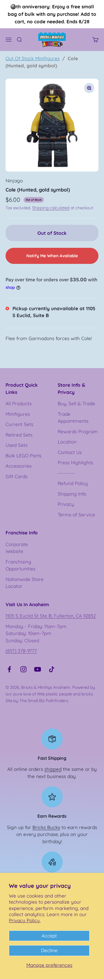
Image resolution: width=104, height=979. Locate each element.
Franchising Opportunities (20, 565)
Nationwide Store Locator (25, 582)
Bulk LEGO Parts (23, 455)
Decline (49, 950)
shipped (53, 769)
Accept (49, 936)
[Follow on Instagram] (23, 669)
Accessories (19, 466)
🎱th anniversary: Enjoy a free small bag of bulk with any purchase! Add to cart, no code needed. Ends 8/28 (52, 14)
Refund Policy (73, 483)
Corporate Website (17, 547)
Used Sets (16, 445)
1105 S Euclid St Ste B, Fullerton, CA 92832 (51, 616)
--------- (66, 473)
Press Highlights (75, 462)
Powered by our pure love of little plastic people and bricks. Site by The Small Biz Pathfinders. (50, 694)
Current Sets (19, 424)
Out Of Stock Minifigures (33, 58)
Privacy (66, 504)
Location (67, 442)
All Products (19, 403)
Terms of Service (76, 514)
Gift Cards (16, 476)
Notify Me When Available (52, 255)
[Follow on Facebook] (9, 669)
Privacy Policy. (24, 920)
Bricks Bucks (46, 827)
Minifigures (18, 414)
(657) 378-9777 (21, 651)
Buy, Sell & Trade (76, 403)
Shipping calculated (50, 207)
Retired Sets (19, 435)
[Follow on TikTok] (51, 669)
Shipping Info (72, 494)
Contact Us (70, 452)
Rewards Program (78, 431)
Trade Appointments (73, 417)
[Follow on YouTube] (37, 669)
